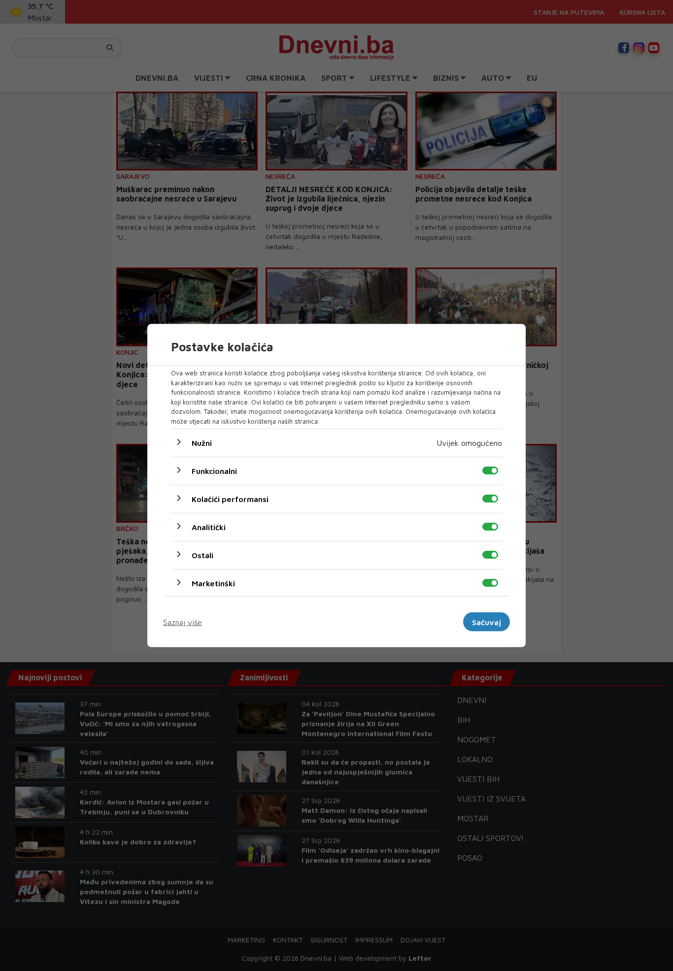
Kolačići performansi (230, 499)
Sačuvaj (486, 621)
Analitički (209, 527)
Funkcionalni (214, 471)
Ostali (202, 555)
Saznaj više (182, 621)
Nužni (202, 442)
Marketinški (213, 583)
